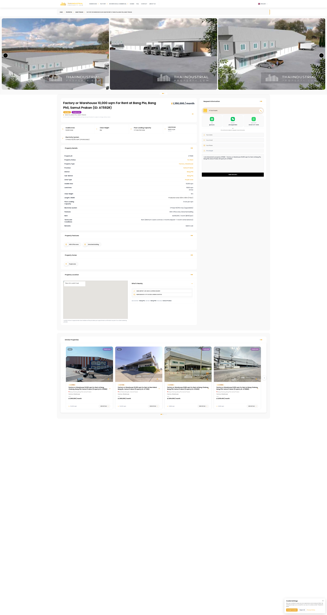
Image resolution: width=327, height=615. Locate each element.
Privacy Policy (311, 610)
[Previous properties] (63, 378)
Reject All (302, 610)
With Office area (74, 244)
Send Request (232, 174)
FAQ (137, 4)
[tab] (163, 93)
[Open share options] (192, 114)
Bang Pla (190, 176)
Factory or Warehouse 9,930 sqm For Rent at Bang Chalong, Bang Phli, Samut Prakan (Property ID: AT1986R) (237, 388)
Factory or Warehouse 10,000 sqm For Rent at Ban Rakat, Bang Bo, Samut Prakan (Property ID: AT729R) (137, 388)
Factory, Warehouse (186, 164)
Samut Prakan (79, 12)
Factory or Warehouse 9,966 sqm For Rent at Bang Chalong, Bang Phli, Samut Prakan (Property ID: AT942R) (188, 388)
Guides (132, 4)
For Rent (190, 160)
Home (61, 12)
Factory (103, 4)
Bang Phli (190, 172)
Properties (69, 12)
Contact (144, 4)
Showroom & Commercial (117, 4)
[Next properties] (264, 378)
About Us (152, 4)
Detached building (93, 244)
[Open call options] (261, 111)
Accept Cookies (291, 610)
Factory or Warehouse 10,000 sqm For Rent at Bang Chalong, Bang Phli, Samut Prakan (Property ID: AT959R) (88, 388)
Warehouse (93, 4)
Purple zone (189, 180)
